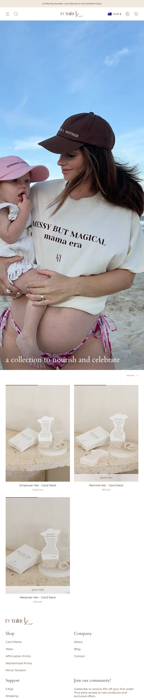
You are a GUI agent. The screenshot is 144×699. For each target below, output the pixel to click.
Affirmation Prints (18, 656)
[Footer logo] (20, 621)
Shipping (12, 696)
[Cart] (136, 14)
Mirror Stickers (16, 670)
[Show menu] (7, 14)
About (78, 642)
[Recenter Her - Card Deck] (38, 545)
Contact (79, 656)
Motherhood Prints (19, 663)
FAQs (9, 689)
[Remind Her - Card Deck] (106, 433)
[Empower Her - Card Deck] (38, 433)
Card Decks (14, 642)
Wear (9, 649)
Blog (77, 649)
